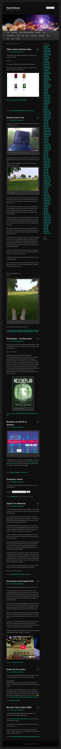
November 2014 (47, 147)
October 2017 (47, 100)
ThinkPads (26, 331)
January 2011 (47, 216)
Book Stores (14, 32)
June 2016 (46, 122)
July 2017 (46, 105)
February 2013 (47, 177)
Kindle (18, 110)
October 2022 (47, 64)
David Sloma (13, 7)
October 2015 (47, 133)
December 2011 (47, 199)
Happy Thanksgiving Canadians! (26, 32)
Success (21, 331)
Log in (45, 238)
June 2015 (46, 139)
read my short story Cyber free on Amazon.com (22, 719)
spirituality (17, 331)
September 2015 (47, 134)
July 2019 (46, 81)
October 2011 (47, 202)
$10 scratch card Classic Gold (20, 581)
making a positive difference (29, 330)
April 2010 (46, 230)
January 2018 (47, 97)
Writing (30, 331)
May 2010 (46, 228)
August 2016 (46, 119)
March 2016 (46, 127)
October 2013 (47, 164)
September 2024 (47, 54)
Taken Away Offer (11, 35)
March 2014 (46, 158)
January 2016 (47, 130)
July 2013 (46, 169)
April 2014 (46, 156)
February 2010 (47, 233)
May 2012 (46, 191)
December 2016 (47, 112)
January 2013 (47, 178)
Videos (48, 35)
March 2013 (46, 175)
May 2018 (46, 92)
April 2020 (46, 75)
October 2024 (47, 53)
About (18, 35)
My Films (37, 330)
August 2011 (46, 205)
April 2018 (46, 94)
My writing (22, 110)
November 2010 (47, 219)
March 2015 (46, 142)
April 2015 (46, 141)
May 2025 (46, 47)
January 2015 (47, 144)
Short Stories (34, 35)
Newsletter (38, 32)
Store (44, 32)
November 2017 (47, 98)
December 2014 (47, 145)
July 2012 (46, 188)
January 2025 (47, 50)
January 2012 (47, 197)
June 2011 (46, 208)
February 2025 (47, 48)
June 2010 (46, 227)
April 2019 (46, 83)
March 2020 (46, 76)
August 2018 (46, 87)
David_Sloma (21, 51)
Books (27, 35)
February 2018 (47, 95)
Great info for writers (16, 669)
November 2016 (47, 114)
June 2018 (46, 91)
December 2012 (47, 180)
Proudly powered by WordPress (30, 744)
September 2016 (47, 117)
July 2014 (46, 152)
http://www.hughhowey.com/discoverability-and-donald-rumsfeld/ (22, 697)
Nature (12, 331)
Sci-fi (26, 110)
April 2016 (46, 125)
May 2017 (46, 108)
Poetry (12, 38)
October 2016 (47, 116)
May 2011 (46, 209)
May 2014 (46, 155)
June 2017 (46, 106)
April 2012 (46, 192)
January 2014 (47, 161)
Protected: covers (15, 479)
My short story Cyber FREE (19, 707)
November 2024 (47, 51)
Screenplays (41, 35)
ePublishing (19, 330)
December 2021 (47, 67)
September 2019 (47, 80)
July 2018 (46, 89)
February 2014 (47, 159)
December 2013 (47, 163)
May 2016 (46, 123)
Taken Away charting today (19, 49)
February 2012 (47, 195)
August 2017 (46, 103)
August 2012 (46, 186)
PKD (8, 38)
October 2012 (47, 183)
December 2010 (47, 217)
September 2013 (47, 166)
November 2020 (47, 73)
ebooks (15, 110)
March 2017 (46, 109)
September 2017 (47, 101)
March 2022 (46, 65)
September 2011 (47, 203)
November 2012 (47, 181)
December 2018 (47, 86)
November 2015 (47, 131)
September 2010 (47, 222)
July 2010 (46, 225)
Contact (18, 38)
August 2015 (46, 136)
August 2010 (46, 224)
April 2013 (46, 173)
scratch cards (14, 662)
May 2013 (46, 172)
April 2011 (46, 211)
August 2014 (46, 150)
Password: (9, 492)
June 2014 (46, 153)
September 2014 (47, 148)
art (11, 413)
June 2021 (46, 70)
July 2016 (46, 120)
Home (8, 32)
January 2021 (47, 72)
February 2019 (47, 84)
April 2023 (46, 61)
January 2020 (47, 78)
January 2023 (47, 62)
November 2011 (47, 200)
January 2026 (47, 45)
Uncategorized (14, 496)
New (23, 35)
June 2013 (46, 170)
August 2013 (46, 167)
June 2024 (46, 56)
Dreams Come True (15, 117)
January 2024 (47, 58)
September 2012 (47, 184)
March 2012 (46, 194)
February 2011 (47, 214)
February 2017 (47, 111)
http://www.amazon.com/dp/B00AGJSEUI (17, 100)
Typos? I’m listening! (16, 503)
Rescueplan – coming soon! (19, 338)
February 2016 (47, 128)
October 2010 (47, 220)
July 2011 (46, 206)
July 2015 (46, 137)
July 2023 (46, 59)
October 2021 (47, 69)
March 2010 (46, 231)
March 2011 (46, 213)
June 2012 (46, 189)
